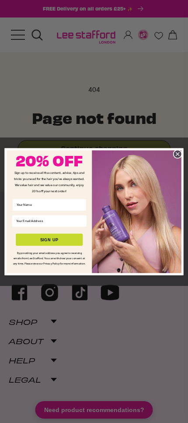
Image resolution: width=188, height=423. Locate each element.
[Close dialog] (177, 154)
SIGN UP (49, 239)
